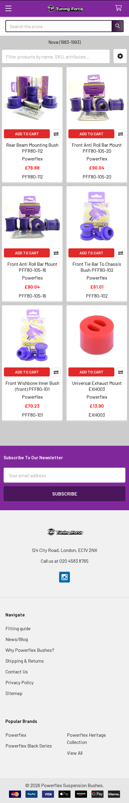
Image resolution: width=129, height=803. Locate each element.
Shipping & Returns (24, 661)
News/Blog (16, 639)
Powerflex (15, 735)
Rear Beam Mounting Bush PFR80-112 (32, 148)
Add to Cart (27, 133)
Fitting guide (18, 628)
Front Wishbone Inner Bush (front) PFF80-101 (32, 386)
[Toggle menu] (8, 8)
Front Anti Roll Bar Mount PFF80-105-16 (32, 267)
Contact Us (16, 671)
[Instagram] (64, 577)
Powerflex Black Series (28, 745)
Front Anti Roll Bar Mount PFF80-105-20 (97, 148)
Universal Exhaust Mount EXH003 (97, 386)
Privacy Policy (19, 682)
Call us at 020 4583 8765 (64, 561)
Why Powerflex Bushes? (29, 650)
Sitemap (13, 693)
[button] (120, 56)
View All (74, 753)
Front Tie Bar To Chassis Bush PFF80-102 (96, 267)
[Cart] (120, 8)
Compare (56, 133)
